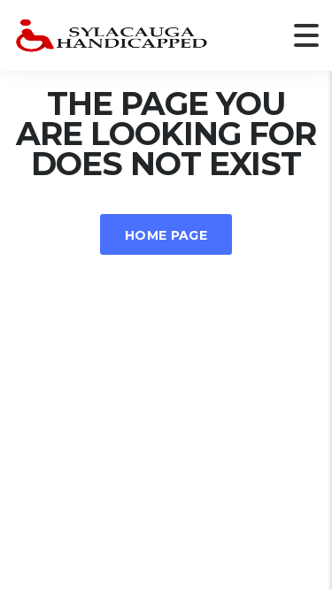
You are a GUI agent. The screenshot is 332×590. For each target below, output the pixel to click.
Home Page (166, 235)
